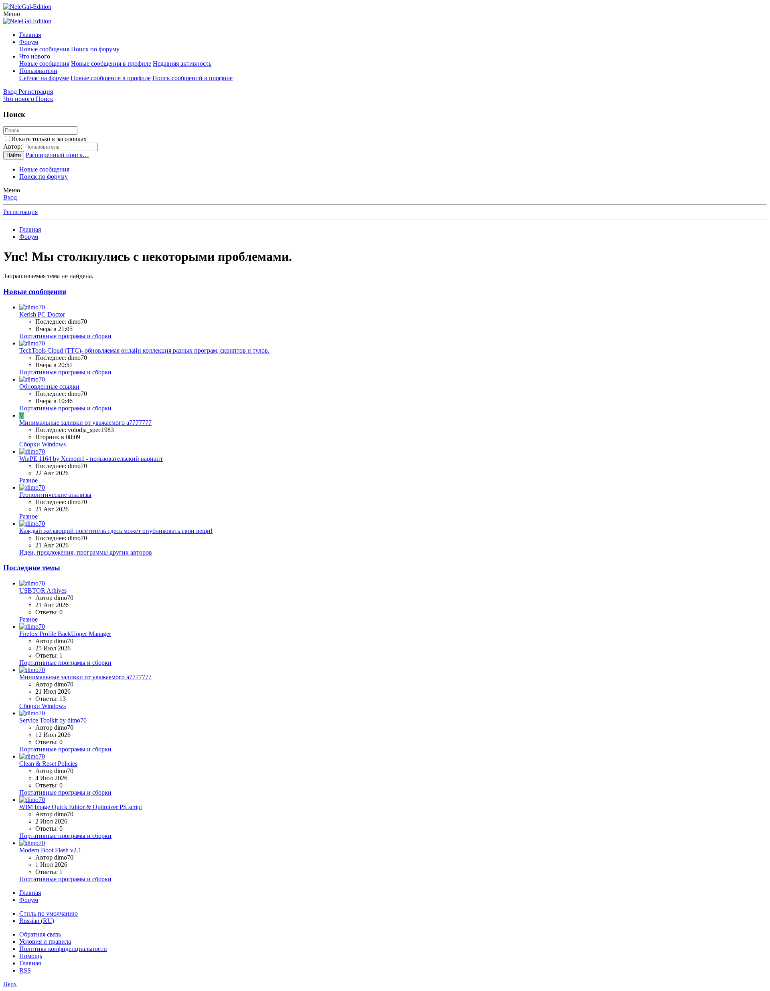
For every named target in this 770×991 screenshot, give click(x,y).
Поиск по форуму (95, 49)
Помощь (30, 956)
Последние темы (31, 567)
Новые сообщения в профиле (111, 63)
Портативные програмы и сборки (65, 336)
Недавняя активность (182, 63)
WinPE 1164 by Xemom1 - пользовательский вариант (91, 458)
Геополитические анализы (55, 494)
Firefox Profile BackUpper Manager (65, 633)
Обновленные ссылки (49, 386)
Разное (28, 480)
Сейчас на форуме (44, 78)
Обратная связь (40, 934)
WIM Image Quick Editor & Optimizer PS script (80, 806)
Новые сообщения (44, 49)
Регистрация (20, 211)
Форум (28, 41)
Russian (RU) (36, 920)
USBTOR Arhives (43, 590)
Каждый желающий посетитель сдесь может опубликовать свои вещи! (116, 530)
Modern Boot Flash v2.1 (50, 850)
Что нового (34, 56)
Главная (30, 34)
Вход (10, 197)
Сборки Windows (42, 444)
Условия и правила (45, 941)
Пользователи (38, 70)
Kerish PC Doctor (42, 314)
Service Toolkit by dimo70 (53, 720)
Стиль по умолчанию (48, 913)
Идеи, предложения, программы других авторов (85, 552)
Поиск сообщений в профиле (192, 78)
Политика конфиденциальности (63, 948)
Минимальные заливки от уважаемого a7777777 (85, 422)
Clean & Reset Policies (48, 763)
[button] (11, 13)
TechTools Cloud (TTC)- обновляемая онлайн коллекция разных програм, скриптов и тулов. (144, 350)
